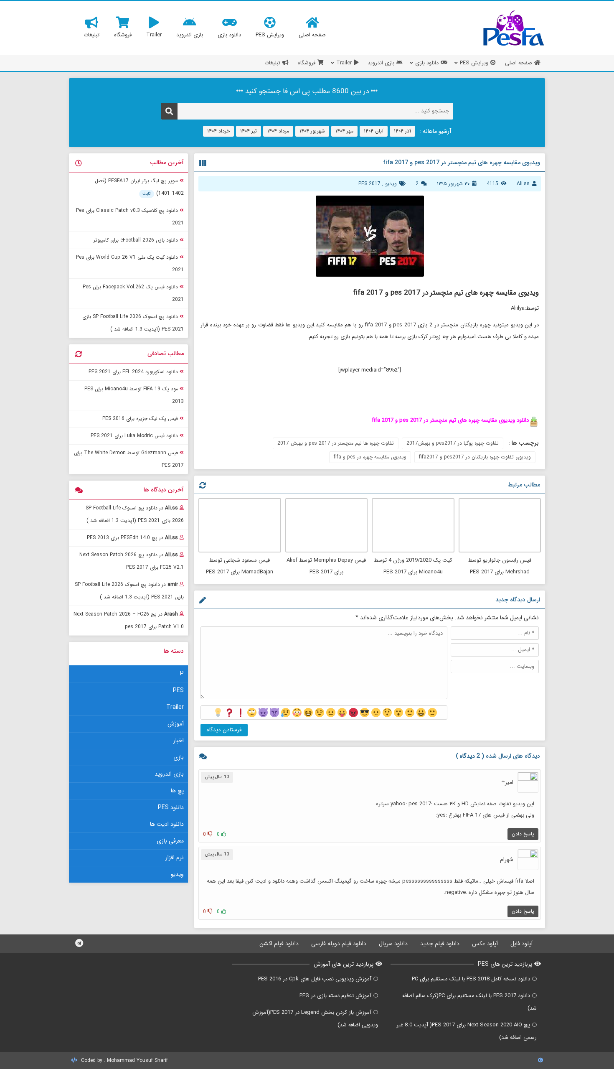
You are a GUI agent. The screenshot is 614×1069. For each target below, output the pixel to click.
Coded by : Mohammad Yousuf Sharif (123, 1060)
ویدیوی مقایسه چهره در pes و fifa (370, 457)
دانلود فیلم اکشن (279, 943)
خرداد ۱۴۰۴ (218, 131)
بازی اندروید (169, 774)
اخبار (178, 740)
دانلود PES (171, 807)
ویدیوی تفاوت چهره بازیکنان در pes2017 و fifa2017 (475, 457)
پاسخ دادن (523, 834)
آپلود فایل (521, 943)
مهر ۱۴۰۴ (344, 131)
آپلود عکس (485, 943)
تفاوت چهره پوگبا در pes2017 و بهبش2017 (452, 443)
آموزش (175, 723)
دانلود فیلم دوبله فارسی (338, 943)
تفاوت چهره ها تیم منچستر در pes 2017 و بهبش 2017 (335, 443)
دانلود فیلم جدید (439, 943)
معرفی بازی (170, 840)
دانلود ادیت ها (167, 824)
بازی (178, 757)
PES (178, 690)
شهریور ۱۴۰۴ (312, 131)
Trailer (175, 707)
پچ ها (177, 790)
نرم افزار (174, 857)
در (135, 514)
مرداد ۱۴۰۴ (278, 131)
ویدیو (391, 184)
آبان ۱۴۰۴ (373, 131)
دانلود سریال (393, 943)
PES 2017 (369, 184)
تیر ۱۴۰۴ (248, 131)
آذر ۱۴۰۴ (402, 131)
